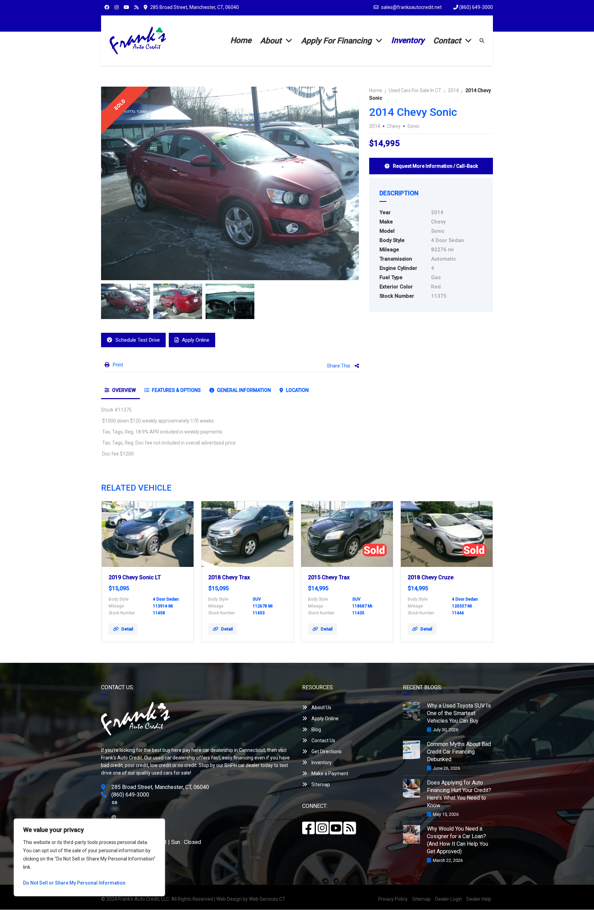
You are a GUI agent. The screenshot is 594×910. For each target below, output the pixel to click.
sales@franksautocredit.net (411, 7)
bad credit (112, 765)
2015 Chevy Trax (329, 577)
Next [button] (340, 183)
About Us (320, 707)
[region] (89, 857)
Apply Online (195, 340)
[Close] (158, 824)
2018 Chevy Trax (229, 577)
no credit (187, 765)
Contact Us (322, 740)
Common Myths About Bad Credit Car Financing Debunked (459, 752)
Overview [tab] (123, 390)
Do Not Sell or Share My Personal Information (74, 883)
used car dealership (174, 757)
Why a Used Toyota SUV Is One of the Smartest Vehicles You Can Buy (459, 713)
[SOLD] (347, 534)
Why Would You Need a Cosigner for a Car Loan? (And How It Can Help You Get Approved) (457, 840)
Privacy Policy (393, 899)
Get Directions (326, 751)
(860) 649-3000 (475, 7)
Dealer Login (448, 899)
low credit (160, 765)
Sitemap (320, 784)
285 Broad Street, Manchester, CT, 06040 (194, 7)
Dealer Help (478, 899)
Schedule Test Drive (138, 340)
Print (118, 365)
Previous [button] (119, 183)
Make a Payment (329, 773)
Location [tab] (297, 390)
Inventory (321, 762)
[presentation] (116, 569)
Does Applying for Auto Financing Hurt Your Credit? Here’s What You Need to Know (459, 794)
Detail (127, 629)
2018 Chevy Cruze (430, 577)
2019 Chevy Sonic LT (135, 577)
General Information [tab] (243, 390)
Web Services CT (267, 899)
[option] (230, 183)
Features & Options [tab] (176, 390)
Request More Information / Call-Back (435, 166)
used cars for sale (171, 773)
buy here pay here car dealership (198, 750)
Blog (315, 729)
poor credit (136, 765)
